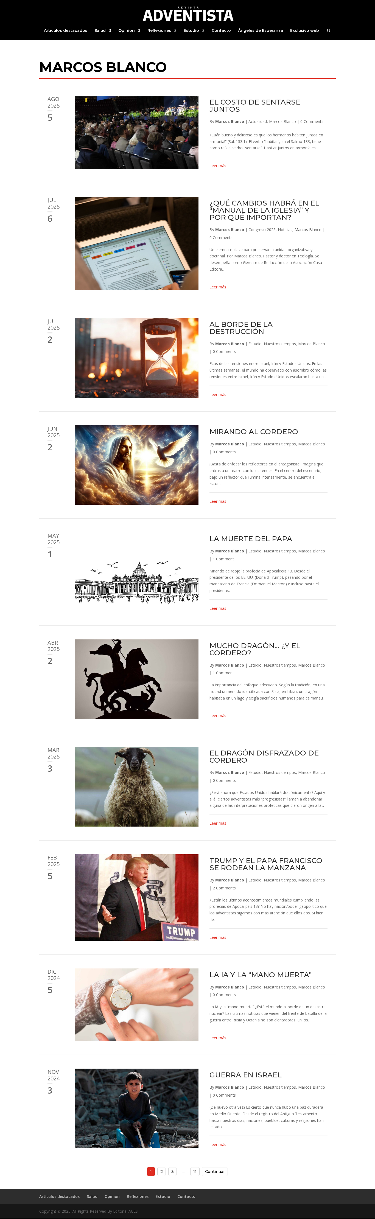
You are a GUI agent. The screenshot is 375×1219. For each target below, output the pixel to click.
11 (195, 1171)
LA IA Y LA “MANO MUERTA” (260, 974)
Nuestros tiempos (280, 343)
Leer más (217, 165)
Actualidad (257, 121)
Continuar (215, 1171)
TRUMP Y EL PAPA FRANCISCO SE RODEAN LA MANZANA (265, 864)
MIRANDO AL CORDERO (253, 431)
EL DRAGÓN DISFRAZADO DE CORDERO (264, 757)
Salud (100, 31)
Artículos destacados (65, 31)
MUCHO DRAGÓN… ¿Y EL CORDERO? (254, 649)
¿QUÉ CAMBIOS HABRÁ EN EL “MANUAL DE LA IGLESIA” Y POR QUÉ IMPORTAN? (264, 210)
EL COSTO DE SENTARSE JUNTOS (254, 106)
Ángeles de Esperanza (260, 31)
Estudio (191, 31)
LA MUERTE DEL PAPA (250, 538)
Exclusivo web (304, 31)
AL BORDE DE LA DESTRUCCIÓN (241, 328)
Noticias (285, 229)
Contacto (221, 31)
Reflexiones (159, 31)
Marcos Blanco (229, 121)
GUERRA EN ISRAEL (245, 1075)
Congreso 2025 (262, 229)
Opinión (126, 31)
